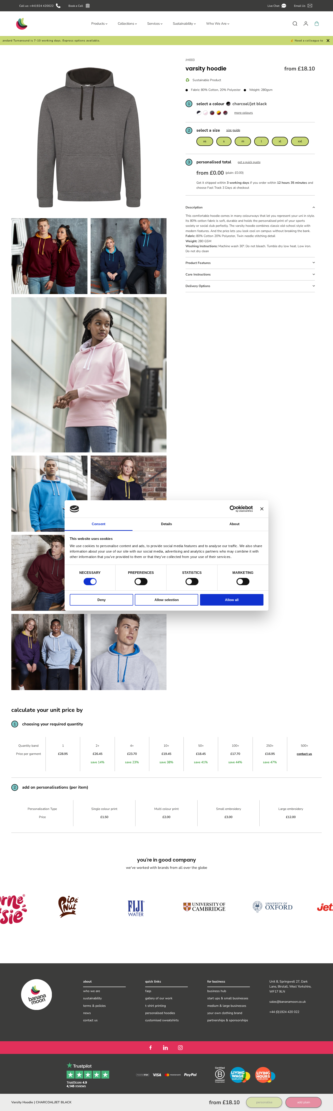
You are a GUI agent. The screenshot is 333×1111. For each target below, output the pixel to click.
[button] (278, 5)
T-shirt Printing (155, 1006)
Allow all (232, 600)
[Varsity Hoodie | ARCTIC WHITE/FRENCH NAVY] (198, 113)
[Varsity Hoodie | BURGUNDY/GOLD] (218, 113)
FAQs (148, 991)
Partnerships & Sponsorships (227, 1020)
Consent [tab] (98, 524)
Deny (101, 600)
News (87, 1013)
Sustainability (92, 998)
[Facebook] (150, 1047)
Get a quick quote (249, 162)
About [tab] (234, 524)
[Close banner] (261, 508)
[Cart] (317, 24)
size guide (233, 130)
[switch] (141, 581)
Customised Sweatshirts (162, 1020)
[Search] (295, 24)
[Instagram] (180, 1047)
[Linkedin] (165, 1047)
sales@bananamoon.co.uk (287, 1002)
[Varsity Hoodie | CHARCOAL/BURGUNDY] (225, 113)
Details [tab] (166, 524)
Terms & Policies (94, 1006)
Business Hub (216, 991)
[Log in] (306, 24)
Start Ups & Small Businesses (227, 998)
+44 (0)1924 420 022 (284, 1012)
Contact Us (90, 1020)
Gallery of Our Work (158, 998)
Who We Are (91, 991)
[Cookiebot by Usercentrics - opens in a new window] (233, 508)
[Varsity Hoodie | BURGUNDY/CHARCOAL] (212, 113)
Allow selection (166, 600)
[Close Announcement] (328, 41)
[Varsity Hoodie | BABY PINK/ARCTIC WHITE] (205, 113)
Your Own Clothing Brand (224, 1013)
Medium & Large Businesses (226, 1006)
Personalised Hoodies (160, 1013)
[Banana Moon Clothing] (21, 23)
